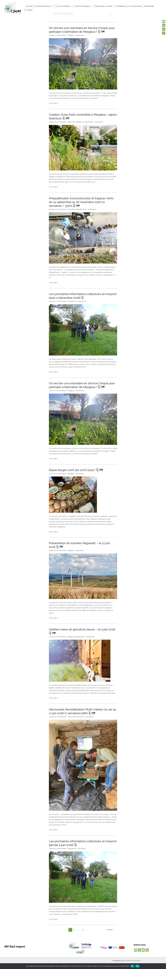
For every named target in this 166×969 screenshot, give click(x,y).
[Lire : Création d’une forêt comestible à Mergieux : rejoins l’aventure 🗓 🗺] (83, 148)
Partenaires (122, 6)
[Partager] (164, 33)
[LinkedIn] (164, 25)
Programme (72, 301)
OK (132, 966)
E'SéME (127, 960)
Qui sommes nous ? (43, 6)
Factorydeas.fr (136, 960)
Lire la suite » (53, 103)
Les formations (64, 6)
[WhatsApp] (164, 29)
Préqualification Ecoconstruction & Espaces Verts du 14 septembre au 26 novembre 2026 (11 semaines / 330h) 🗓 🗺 (81, 202)
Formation (71, 209)
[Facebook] (164, 21)
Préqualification (81, 209)
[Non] (164, 966)
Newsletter (149, 6)
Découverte (72, 717)
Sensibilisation (88, 122)
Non (137, 966)
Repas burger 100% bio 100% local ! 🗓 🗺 (76, 470)
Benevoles (71, 122)
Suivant (111, 930)
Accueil (28, 6)
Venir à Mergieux (83, 6)
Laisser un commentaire (57, 35)
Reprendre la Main (103, 6)
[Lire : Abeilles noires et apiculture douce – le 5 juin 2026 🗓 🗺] (79, 660)
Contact (29, 10)
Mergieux (71, 35)
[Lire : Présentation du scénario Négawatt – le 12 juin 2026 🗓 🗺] (83, 576)
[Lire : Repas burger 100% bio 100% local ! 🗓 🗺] (73, 494)
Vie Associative (135, 6)
